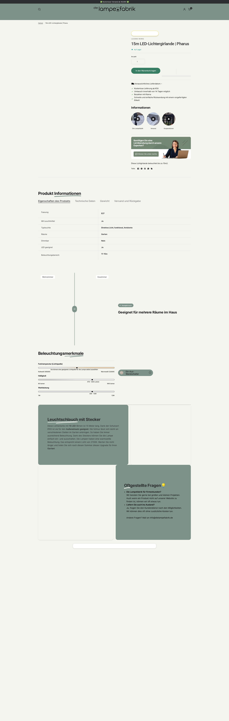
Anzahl (133, 57)
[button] (176, 71)
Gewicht (104, 201)
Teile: (133, 168)
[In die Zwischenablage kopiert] (151, 168)
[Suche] (40, 9)
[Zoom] (120, 34)
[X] (141, 168)
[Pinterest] (144, 168)
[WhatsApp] (148, 168)
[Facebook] (138, 168)
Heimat (40, 23)
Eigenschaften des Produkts (54, 201)
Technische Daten (85, 201)
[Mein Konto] (184, 9)
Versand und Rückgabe (127, 201)
